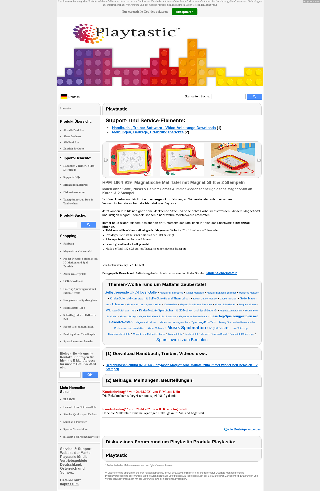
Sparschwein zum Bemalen (78, 341)
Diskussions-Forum (74, 192)
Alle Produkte (71, 142)
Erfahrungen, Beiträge (75, 184)
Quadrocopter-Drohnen (80, 414)
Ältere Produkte (72, 136)
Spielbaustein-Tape (74, 307)
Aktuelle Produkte (73, 130)
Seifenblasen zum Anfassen (78, 326)
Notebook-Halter (80, 407)
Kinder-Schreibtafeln (221, 273)
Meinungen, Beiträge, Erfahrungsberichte (148, 132)
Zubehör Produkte (73, 148)
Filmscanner (75, 421)
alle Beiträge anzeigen (244, 429)
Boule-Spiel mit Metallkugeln (79, 334)
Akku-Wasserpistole (74, 273)
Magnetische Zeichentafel (77, 251)
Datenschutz (209, 4)
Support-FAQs (71, 177)
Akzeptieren (185, 11)
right (259, 160)
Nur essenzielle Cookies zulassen (145, 11)
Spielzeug (68, 243)
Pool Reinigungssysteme (81, 436)
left (106, 160)
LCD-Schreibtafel (73, 281)
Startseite (191, 96)
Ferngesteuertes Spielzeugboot (80, 300)
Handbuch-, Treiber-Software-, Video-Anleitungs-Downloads (164, 128)
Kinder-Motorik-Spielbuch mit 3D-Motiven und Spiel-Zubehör (80, 262)
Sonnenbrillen (75, 429)
